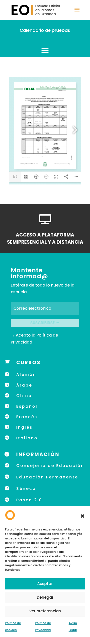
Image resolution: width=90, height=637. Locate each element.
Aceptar (45, 583)
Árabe (24, 385)
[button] (82, 516)
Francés (27, 417)
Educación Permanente (47, 477)
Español (27, 406)
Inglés (24, 427)
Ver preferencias (45, 611)
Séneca (26, 488)
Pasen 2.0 (29, 500)
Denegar (45, 597)
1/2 (15, 176)
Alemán (26, 374)
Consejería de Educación (50, 465)
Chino (24, 396)
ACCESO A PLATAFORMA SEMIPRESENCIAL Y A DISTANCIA (45, 238)
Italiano (27, 438)
